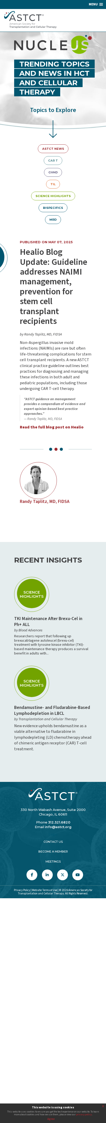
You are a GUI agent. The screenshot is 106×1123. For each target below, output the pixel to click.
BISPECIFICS (53, 208)
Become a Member (53, 851)
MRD (53, 219)
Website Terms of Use (44, 890)
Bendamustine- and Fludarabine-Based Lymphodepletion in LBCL (52, 710)
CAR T (53, 160)
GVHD (53, 172)
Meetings (53, 861)
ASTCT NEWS (53, 149)
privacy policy (84, 1114)
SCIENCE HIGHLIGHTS (53, 196)
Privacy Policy (22, 890)
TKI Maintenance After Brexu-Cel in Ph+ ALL (48, 622)
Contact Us (53, 842)
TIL (53, 184)
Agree (51, 1119)
